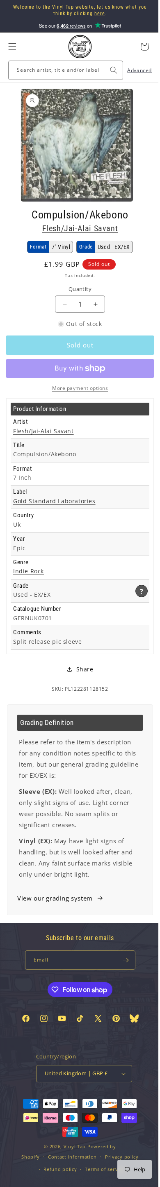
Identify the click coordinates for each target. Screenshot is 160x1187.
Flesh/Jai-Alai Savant (77, 228)
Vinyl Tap (71, 1164)
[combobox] (63, 70)
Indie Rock (28, 571)
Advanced (133, 70)
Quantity (76, 289)
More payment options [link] (77, 388)
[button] (12, 47)
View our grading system (55, 898)
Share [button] (81, 669)
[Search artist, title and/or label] (107, 70)
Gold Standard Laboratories (54, 501)
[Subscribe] (123, 960)
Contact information (69, 1174)
